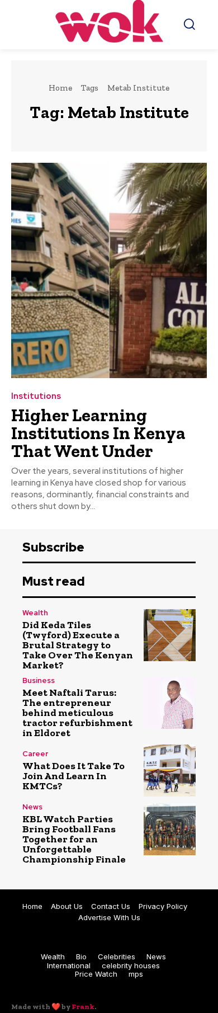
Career (35, 753)
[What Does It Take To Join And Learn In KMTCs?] (170, 771)
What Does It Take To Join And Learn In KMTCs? (73, 776)
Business (38, 680)
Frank (83, 1006)
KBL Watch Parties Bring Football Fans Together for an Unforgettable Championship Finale (74, 839)
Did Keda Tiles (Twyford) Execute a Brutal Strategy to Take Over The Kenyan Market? (77, 645)
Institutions (36, 396)
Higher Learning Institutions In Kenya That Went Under (98, 432)
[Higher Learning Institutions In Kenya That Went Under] (109, 270)
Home (60, 88)
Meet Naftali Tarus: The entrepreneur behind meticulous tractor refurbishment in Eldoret (77, 712)
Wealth (35, 612)
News (32, 807)
